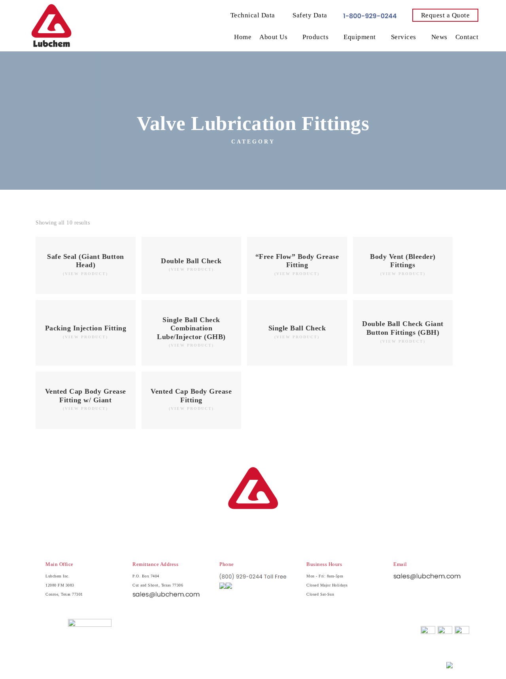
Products (315, 37)
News (439, 37)
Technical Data (252, 15)
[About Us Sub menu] (293, 37)
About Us (273, 37)
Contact (467, 37)
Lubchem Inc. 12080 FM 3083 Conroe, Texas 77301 (64, 585)
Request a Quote (445, 15)
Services (403, 37)
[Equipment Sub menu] (381, 37)
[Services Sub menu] (421, 37)
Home (242, 37)
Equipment (360, 37)
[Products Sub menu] (334, 37)
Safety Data (309, 15)
